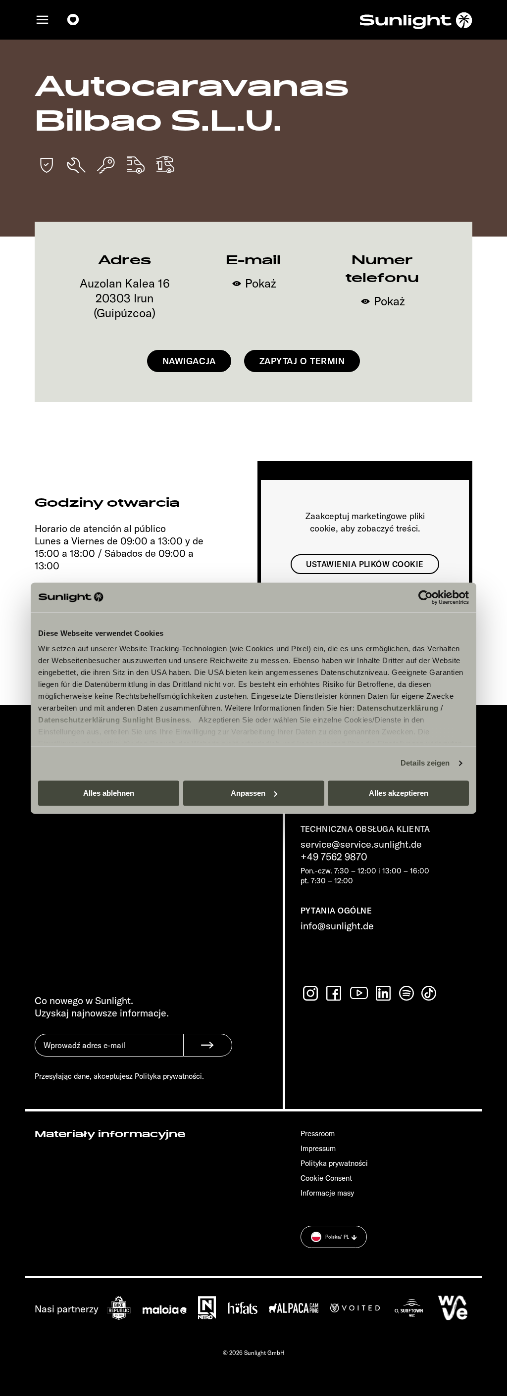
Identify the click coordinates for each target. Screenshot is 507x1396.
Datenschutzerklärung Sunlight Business (114, 720)
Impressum (318, 1148)
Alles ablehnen (108, 793)
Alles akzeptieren (398, 793)
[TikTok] (430, 993)
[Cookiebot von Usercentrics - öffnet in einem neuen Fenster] (425, 597)
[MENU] (43, 20)
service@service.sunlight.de (361, 844)
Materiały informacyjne (110, 1134)
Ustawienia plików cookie (365, 564)
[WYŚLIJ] (207, 1045)
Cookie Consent (326, 1178)
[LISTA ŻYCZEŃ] (73, 20)
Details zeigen (425, 763)
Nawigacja (189, 361)
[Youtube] (359, 993)
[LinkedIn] (384, 993)
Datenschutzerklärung (398, 708)
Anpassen (248, 793)
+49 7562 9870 (334, 856)
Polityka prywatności (334, 1163)
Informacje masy (327, 1193)
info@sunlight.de (337, 925)
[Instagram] (311, 993)
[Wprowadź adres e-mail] (109, 1052)
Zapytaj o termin (302, 361)
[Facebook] (335, 993)
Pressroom (318, 1133)
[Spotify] (407, 993)
